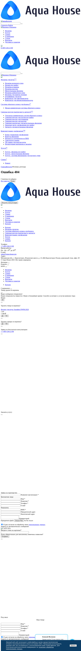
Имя (23, 499)
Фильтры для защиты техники (16, 95)
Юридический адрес (28, 512)
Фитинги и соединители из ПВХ (17, 138)
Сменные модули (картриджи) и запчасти (17, 112)
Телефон (24, 503)
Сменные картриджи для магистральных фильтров (23, 123)
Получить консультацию (9, 203)
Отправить (5, 536)
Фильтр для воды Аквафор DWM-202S (15, 309)
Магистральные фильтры (14, 91)
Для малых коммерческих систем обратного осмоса (23, 115)
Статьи (7, 38)
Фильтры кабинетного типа (15, 93)
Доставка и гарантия (12, 42)
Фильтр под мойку (11, 85)
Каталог (9, 21)
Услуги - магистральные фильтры (17, 154)
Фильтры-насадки (11, 89)
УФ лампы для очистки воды (15, 142)
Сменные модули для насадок (15, 121)
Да (2, 316)
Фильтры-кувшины (12, 87)
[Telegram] (2, 46)
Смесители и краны (12, 140)
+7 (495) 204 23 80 (7, 246)
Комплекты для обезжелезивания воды (19, 100)
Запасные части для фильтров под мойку (19, 125)
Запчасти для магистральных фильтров (19, 127)
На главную (5, 181)
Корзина (12, 27)
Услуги (7, 33)
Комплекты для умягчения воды (16, 98)
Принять (73, 645)
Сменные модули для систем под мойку (19, 117)
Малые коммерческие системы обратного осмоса (22, 108)
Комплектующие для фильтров (13, 131)
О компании (9, 36)
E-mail (23, 505)
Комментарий (24, 518)
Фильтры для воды (9, 80)
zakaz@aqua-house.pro (8, 254)
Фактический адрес (28, 514)
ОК (3, 300)
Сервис (7, 34)
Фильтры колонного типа (14, 83)
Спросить (4, 25)
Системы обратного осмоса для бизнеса (16, 104)
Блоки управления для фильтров (16, 135)
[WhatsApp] (2, 77)
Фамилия (25, 501)
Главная (4, 167)
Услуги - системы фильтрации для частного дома (22, 155)
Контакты (8, 40)
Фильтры (8, 31)
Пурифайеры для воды (13, 96)
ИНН (23, 510)
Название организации (30, 495)
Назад (13, 181)
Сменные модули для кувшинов (16, 119)
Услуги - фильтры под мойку (15, 152)
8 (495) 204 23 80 (7, 48)
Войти (10, 25)
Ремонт (7, 163)
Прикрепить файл (7, 520)
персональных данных (37, 524)
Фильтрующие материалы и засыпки (18, 144)
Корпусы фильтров (12, 136)
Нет (6, 316)
